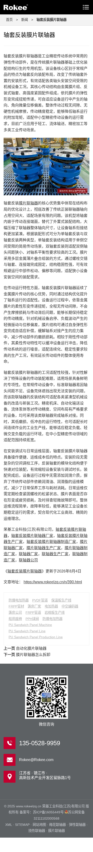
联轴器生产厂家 (55, 554)
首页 (9, 20)
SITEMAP (22, 825)
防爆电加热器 (19, 600)
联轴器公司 (28, 560)
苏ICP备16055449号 (48, 812)
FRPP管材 (16, 606)
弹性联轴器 (77, 825)
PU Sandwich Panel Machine (30, 625)
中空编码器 (70, 606)
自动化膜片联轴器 (31, 648)
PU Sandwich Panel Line (27, 631)
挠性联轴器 (36, 831)
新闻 (24, 20)
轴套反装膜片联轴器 (24, 571)
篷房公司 (15, 612)
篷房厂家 (34, 606)
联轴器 (24, 7)
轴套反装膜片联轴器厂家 (32, 536)
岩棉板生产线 (55, 612)
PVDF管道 (40, 600)
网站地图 (39, 825)
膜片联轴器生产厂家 (43, 548)
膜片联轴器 (28, 203)
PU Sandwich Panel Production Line (36, 637)
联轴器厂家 (28, 554)
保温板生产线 (61, 600)
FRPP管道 (33, 612)
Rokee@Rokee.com (36, 760)
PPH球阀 (32, 619)
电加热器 (51, 606)
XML (8, 825)
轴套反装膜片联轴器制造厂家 (51, 542)
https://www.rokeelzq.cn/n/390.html (53, 582)
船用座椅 (15, 619)
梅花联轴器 (57, 825)
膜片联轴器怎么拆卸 (33, 655)
